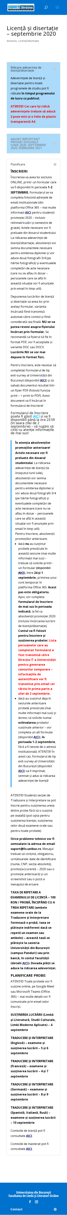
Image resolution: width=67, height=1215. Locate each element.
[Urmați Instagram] (36, 1202)
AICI (25, 963)
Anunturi (12, 41)
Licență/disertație (28, 41)
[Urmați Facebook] (30, 1202)
